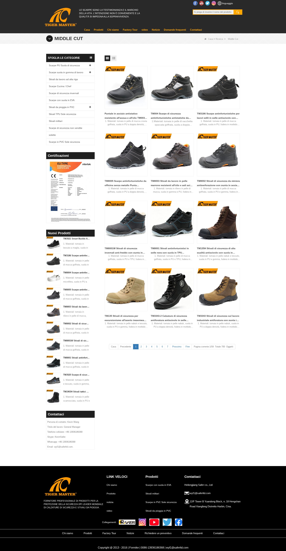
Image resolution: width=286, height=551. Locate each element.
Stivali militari (55, 121)
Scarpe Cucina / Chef (60, 86)
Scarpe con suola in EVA (61, 100)
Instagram (214, 3)
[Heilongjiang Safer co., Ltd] (60, 15)
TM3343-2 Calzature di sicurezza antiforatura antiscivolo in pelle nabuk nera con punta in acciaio (169, 318)
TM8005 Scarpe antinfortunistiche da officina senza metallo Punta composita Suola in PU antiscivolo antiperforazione (76, 289)
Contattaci (196, 29)
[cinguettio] (167, 522)
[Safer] (127, 522)
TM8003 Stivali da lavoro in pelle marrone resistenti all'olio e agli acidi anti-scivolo (76, 306)
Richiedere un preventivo (158, 533)
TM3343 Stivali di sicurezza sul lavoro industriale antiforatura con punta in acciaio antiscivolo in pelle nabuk (218, 318)
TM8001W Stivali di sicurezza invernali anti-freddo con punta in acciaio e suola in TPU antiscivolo (76, 340)
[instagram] (142, 522)
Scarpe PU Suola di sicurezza (64, 65)
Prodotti (98, 29)
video (145, 29)
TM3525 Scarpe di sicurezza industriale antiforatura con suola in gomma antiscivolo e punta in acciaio (76, 375)
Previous (47, 187)
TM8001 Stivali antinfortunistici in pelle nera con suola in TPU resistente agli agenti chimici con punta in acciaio (76, 357)
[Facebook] (178, 522)
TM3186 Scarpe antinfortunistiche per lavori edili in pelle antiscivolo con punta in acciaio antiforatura (76, 255)
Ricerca (219, 39)
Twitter (208, 3)
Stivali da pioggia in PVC (61, 107)
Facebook (196, 3)
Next (93, 187)
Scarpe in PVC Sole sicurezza (64, 142)
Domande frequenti (175, 29)
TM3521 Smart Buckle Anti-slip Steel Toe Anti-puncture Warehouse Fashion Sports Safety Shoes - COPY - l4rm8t (76, 238)
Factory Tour (130, 29)
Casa (87, 29)
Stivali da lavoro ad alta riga (63, 79)
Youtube (202, 3)
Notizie (156, 29)
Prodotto (111, 493)
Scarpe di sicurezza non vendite (65, 128)
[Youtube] (154, 522)
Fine (188, 346)
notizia (110, 502)
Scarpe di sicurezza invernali (64, 93)
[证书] (80, 191)
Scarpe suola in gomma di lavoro (66, 72)
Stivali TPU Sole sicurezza (62, 114)
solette (52, 135)
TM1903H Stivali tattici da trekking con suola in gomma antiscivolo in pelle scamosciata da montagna (76, 391)
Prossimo (176, 346)
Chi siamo (113, 29)
